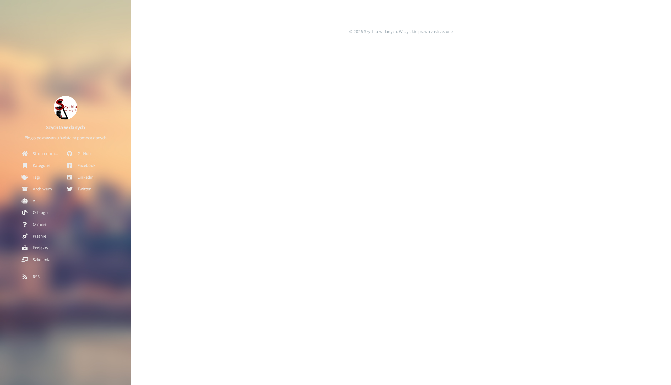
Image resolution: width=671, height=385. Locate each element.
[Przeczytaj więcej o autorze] (65, 107)
